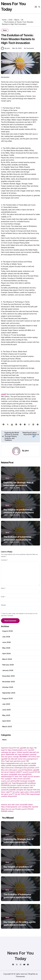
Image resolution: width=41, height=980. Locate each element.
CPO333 (30, 809)
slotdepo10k (26, 807)
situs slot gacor (6, 757)
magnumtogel (35, 794)
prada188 (12, 790)
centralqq (4, 752)
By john (7, 48)
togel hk (4, 750)
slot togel (18, 754)
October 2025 (7, 687)
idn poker (16, 792)
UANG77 (19, 772)
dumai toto (22, 759)
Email (3, 596)
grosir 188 (25, 761)
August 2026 (7, 631)
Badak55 (16, 788)
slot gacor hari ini (28, 785)
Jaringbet (19, 790)
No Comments (29, 48)
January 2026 (7, 670)
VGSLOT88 (25, 794)
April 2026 (6, 653)
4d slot (17, 794)
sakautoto (4, 776)
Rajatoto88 (10, 754)
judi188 (8, 765)
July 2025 (6, 704)
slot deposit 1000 (26, 788)
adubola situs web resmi (10, 805)
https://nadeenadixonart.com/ (12, 763)
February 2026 (8, 665)
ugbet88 (36, 770)
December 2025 (8, 676)
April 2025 (6, 721)
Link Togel (12, 783)
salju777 (9, 792)
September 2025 (8, 693)
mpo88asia (31, 783)
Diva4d (18, 809)
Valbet (30, 805)
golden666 (13, 774)
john (27, 450)
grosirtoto (31, 768)
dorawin (13, 785)
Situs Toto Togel (21, 776)
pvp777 (12, 794)
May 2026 (6, 648)
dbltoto (10, 811)
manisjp (16, 757)
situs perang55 (23, 774)
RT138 (37, 772)
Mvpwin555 (12, 796)
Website (3, 605)
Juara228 (4, 790)
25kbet (19, 752)
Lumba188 (32, 765)
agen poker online (27, 792)
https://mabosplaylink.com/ (11, 807)
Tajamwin (4, 748)
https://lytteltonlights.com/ (17, 750)
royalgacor (8, 779)
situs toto (27, 763)
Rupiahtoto (28, 770)
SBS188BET (23, 757)
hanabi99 (31, 781)
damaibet (25, 754)
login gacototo (15, 761)
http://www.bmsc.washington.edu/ (14, 768)
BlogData (31, 974)
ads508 (37, 792)
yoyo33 (21, 770)
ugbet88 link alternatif (9, 759)
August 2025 (7, 698)
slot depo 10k (31, 748)
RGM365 (4, 811)
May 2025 (6, 715)
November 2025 (8, 682)
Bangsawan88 (21, 783)
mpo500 (31, 750)
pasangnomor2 (32, 759)
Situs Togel (5, 761)
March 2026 (7, 659)
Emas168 (16, 781)
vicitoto (4, 788)
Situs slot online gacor (9, 770)
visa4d (19, 785)
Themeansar (20, 976)
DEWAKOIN (5, 785)
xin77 (37, 768)
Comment (4, 560)
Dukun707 (12, 748)
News (5, 30)
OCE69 (9, 788)
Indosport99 (16, 765)
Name (3, 588)
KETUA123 (32, 757)
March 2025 (7, 727)
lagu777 (11, 776)
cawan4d (32, 754)
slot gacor (12, 752)
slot (38, 757)
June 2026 (6, 642)
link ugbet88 (21, 748)
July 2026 (6, 637)
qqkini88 (4, 783)
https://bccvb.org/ (8, 809)
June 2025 (6, 710)
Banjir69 (24, 765)
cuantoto (4, 796)
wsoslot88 (23, 805)
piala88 (3, 394)
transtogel (23, 781)
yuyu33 (32, 772)
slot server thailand (8, 772)
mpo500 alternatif (29, 752)
